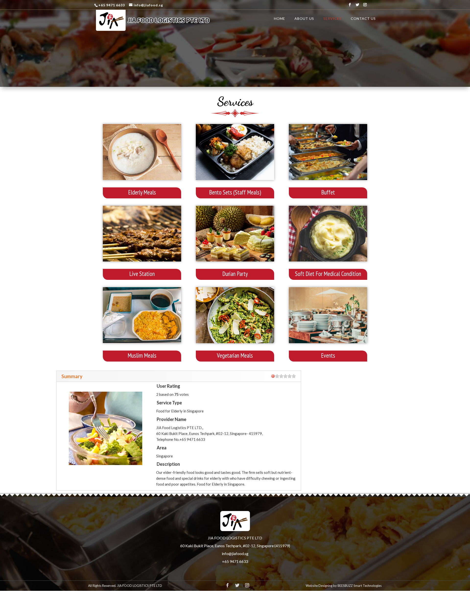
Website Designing (319, 586)
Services (332, 19)
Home (279, 19)
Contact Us (363, 19)
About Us (304, 19)
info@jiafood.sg (235, 553)
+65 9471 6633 (235, 561)
